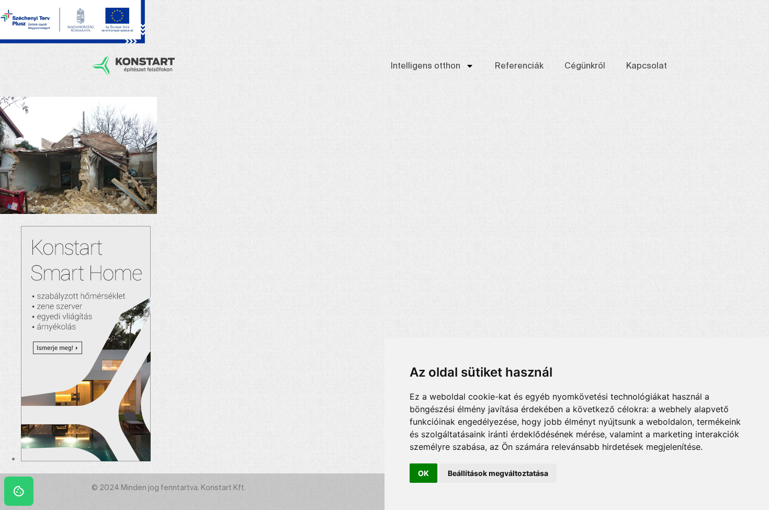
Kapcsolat (646, 65)
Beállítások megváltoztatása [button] (498, 473)
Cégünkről (584, 65)
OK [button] (423, 473)
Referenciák (519, 65)
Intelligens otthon (425, 65)
